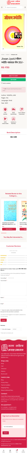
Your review (4, 280)
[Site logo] (13, 2)
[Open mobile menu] (1, 7)
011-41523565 (4, 407)
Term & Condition (5, 385)
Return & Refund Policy (7, 390)
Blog (2, 380)
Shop (2, 363)
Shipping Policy (5, 387)
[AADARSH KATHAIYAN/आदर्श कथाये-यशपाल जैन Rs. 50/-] (10, 211)
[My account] (25, 7)
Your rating (4, 278)
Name (2, 297)
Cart (2, 366)
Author (7, 54)
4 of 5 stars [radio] (12, 278)
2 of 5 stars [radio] (10, 278)
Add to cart (13, 76)
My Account (4, 374)
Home (2, 54)
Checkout (3, 368)
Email (2, 303)
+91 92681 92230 (12, 407)
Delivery (3, 371)
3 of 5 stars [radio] (11, 278)
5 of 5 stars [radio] (13, 278)
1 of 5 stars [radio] (8, 278)
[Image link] (12, 347)
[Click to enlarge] (3, 48)
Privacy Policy (4, 382)
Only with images (6, 329)
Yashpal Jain (14, 54)
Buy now (13, 79)
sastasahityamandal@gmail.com (8, 409)
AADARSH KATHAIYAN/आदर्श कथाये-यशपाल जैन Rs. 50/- (9, 223)
